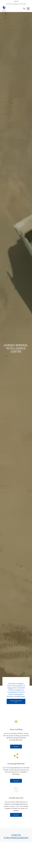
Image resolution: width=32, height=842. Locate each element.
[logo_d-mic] (13, 8)
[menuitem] (16, 1)
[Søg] (23, 8)
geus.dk (16, 1)
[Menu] (27, 8)
